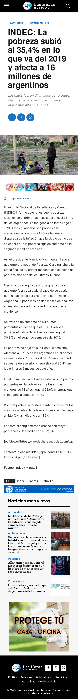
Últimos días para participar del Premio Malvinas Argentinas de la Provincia (28, 588)
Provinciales (16, 581)
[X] (21, 117)
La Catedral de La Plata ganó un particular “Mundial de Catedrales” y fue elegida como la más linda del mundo (27, 522)
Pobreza (47, 481)
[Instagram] (56, 668)
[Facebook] (12, 117)
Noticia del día (39, 22)
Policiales (14, 558)
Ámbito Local (16, 533)
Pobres (33, 481)
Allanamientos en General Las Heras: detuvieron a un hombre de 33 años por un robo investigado (26, 567)
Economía (16, 22)
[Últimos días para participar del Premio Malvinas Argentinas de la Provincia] (60, 586)
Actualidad (15, 512)
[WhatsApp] (30, 117)
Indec (20, 481)
